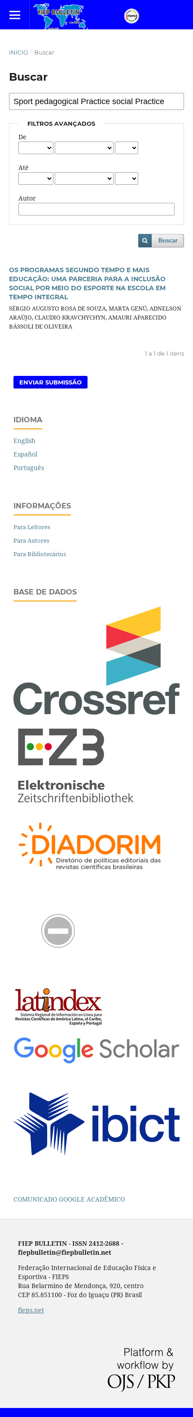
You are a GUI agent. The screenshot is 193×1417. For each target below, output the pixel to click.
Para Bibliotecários (39, 554)
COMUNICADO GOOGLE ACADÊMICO (69, 1199)
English (24, 440)
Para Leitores (31, 527)
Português (28, 467)
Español (25, 454)
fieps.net (31, 1310)
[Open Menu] (14, 14)
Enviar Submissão (50, 382)
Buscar (168, 240)
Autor (27, 198)
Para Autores (31, 540)
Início (18, 52)
